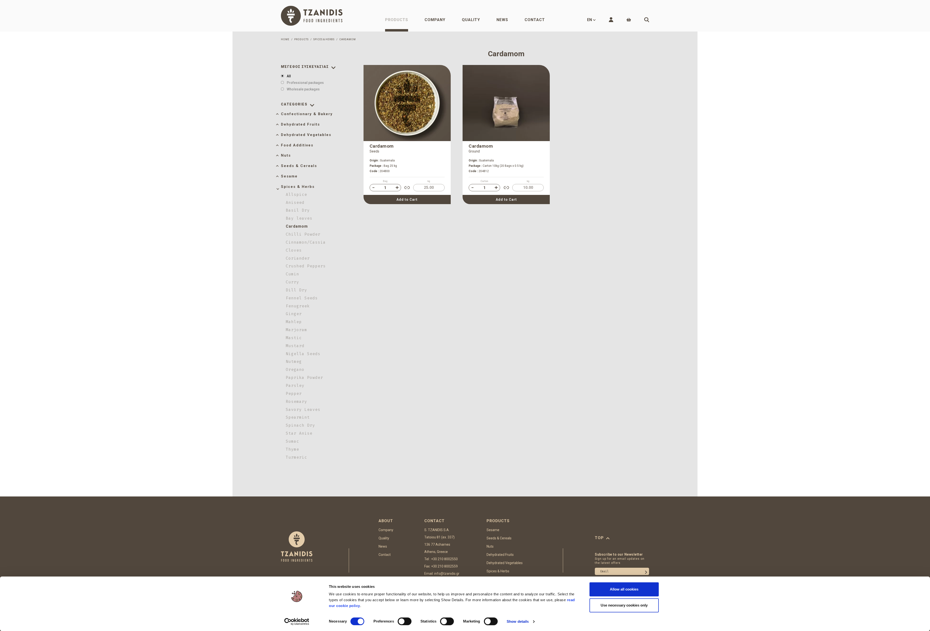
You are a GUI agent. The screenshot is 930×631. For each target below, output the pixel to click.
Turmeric (296, 457)
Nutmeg (294, 361)
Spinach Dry (300, 425)
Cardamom (297, 226)
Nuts (286, 155)
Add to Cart (407, 199)
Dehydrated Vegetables (306, 135)
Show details (518, 621)
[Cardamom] (407, 103)
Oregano (295, 369)
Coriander (298, 258)
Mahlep (294, 321)
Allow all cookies (624, 589)
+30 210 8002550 (444, 559)
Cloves (294, 250)
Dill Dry (296, 290)
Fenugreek (298, 306)
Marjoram (296, 329)
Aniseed (295, 202)
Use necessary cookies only (624, 605)
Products (396, 19)
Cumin (292, 274)
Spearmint (298, 417)
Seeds (374, 151)
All (289, 76)
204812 (479, 171)
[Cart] (629, 20)
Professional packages (305, 83)
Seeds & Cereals (299, 166)
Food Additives (297, 145)
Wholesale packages (303, 89)
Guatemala (382, 160)
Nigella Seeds (303, 353)
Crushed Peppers (306, 266)
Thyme (292, 449)
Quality (471, 19)
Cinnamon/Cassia (306, 242)
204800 (380, 171)
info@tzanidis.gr (446, 573)
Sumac (292, 441)
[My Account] (611, 19)
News (502, 19)
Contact (535, 19)
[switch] (404, 621)
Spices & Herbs (298, 186)
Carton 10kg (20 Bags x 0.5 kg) (496, 166)
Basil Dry (298, 210)
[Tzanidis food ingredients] (311, 16)
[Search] (646, 19)
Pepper (294, 393)
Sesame (289, 176)
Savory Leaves (303, 409)
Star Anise (299, 433)
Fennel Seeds (302, 298)
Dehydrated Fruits (300, 124)
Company (435, 19)
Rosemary (296, 401)
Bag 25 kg (383, 166)
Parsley (295, 385)
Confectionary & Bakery (307, 114)
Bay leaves (299, 218)
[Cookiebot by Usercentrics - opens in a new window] (297, 621)
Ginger (294, 314)
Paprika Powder (304, 377)
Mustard (295, 345)
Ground (474, 151)
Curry (292, 282)
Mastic (294, 337)
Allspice (296, 194)
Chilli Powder (303, 234)
